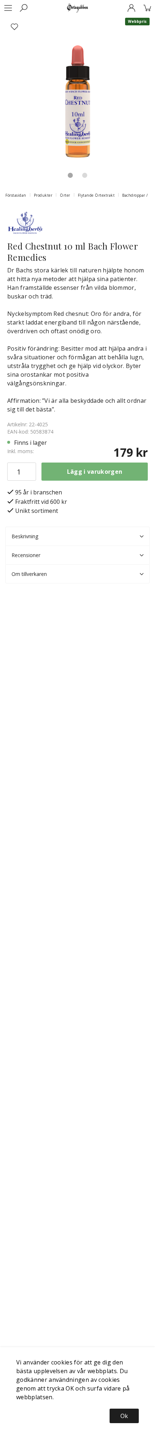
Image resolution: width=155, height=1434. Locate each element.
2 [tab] (85, 175)
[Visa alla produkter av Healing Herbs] (25, 222)
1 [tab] (70, 175)
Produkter (43, 195)
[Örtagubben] (77, 8)
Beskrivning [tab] (25, 536)
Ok (124, 1416)
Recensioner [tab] (26, 555)
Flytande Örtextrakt (96, 195)
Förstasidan (15, 195)
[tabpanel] (77, 90)
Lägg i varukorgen (94, 472)
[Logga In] (131, 8)
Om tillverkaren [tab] (29, 573)
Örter (65, 195)
